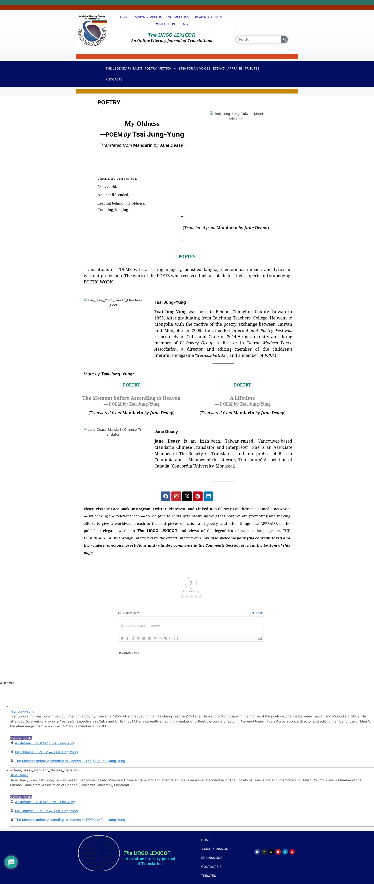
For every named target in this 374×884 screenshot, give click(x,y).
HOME (124, 17)
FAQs (184, 24)
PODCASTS (114, 79)
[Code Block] (160, 638)
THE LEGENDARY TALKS (124, 68)
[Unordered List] (149, 638)
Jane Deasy (19, 775)
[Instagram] (176, 496)
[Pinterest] (198, 496)
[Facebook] (165, 496)
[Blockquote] (154, 638)
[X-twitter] (187, 496)
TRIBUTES (252, 68)
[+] (176, 638)
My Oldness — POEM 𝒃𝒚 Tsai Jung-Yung (46, 752)
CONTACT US (165, 24)
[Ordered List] (143, 638)
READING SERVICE (209, 17)
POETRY (151, 68)
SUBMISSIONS (178, 17)
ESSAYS (219, 68)
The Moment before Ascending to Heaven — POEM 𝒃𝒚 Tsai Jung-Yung (70, 761)
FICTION (165, 68)
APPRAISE (234, 68)
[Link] (165, 638)
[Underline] (133, 638)
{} (170, 638)
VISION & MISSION (148, 17)
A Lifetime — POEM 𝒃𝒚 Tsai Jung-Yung (45, 743)
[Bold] (122, 638)
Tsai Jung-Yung (22, 711)
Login (259, 612)
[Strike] (138, 638)
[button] (167, 68)
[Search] (284, 39)
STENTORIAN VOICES (194, 68)
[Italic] (127, 638)
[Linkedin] (208, 496)
